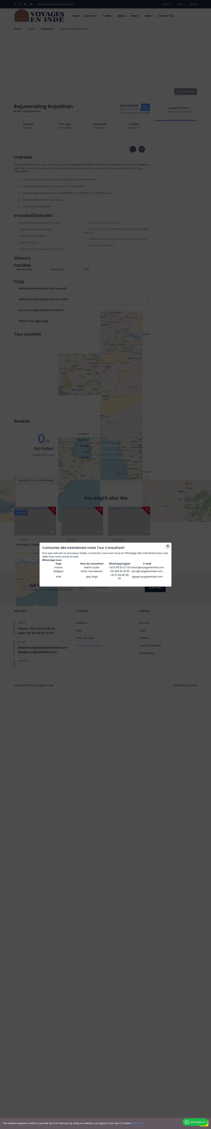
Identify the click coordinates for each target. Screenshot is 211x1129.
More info (137, 1123)
